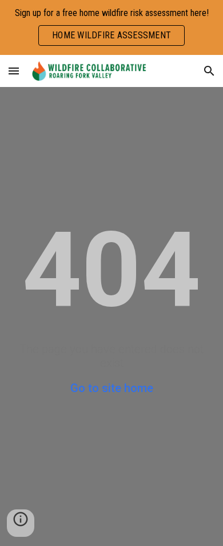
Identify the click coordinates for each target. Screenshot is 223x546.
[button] (13, 70)
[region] (111, 27)
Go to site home (111, 388)
